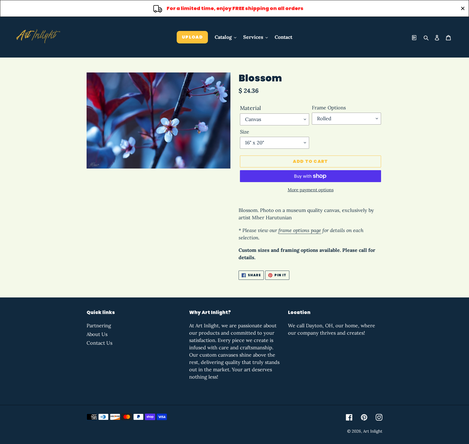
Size (244, 132)
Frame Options (329, 107)
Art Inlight (372, 431)
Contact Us (99, 343)
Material (250, 107)
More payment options (311, 189)
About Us (97, 334)
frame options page (299, 230)
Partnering (99, 325)
